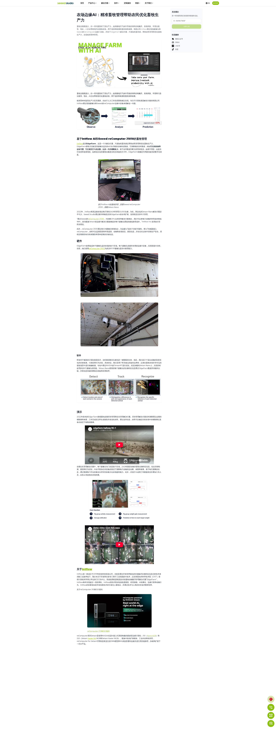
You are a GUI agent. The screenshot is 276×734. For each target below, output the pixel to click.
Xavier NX (92, 638)
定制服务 (127, 3)
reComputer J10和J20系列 (98, 631)
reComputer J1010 (96, 219)
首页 (82, 3)
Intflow (80, 144)
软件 (116, 3)
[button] (270, 699)
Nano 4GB (151, 636)
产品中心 (91, 3)
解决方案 (104, 3)
